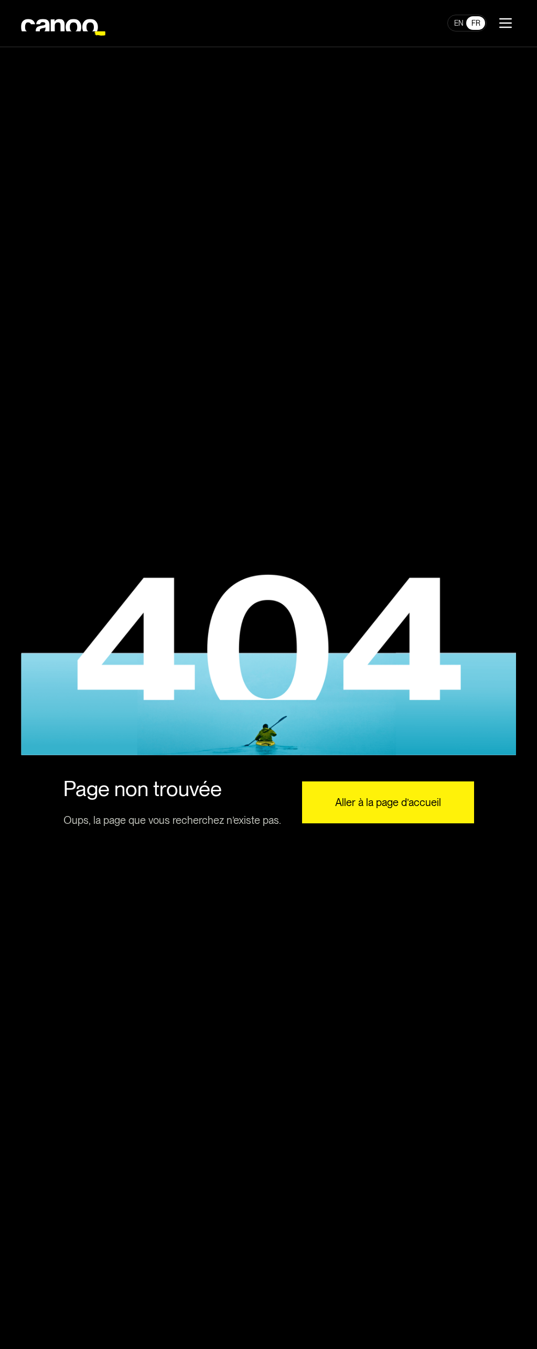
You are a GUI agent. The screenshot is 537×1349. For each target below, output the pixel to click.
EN (459, 23)
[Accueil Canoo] (63, 23)
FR (475, 23)
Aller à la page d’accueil (388, 802)
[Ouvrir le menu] (505, 23)
